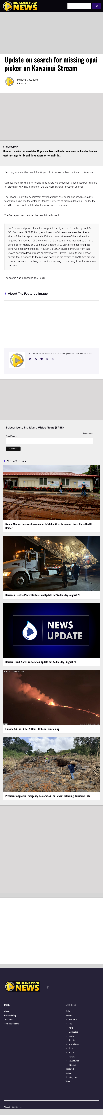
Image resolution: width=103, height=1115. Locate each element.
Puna (71, 1048)
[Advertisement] (51, 33)
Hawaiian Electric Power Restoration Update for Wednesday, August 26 (42, 595)
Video (68, 1081)
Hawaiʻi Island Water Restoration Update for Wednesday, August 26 (40, 662)
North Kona (74, 1044)
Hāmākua (73, 1019)
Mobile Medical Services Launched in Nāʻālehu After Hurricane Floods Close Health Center (48, 526)
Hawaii (68, 1015)
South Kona (74, 1061)
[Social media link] (30, 359)
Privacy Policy (10, 1015)
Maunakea (73, 1032)
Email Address (13, 436)
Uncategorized (72, 1077)
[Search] (96, 6)
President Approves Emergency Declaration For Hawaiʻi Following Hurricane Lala (47, 796)
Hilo (70, 1023)
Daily (68, 1011)
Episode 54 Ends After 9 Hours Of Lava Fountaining (32, 729)
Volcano (72, 1065)
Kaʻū (71, 1028)
